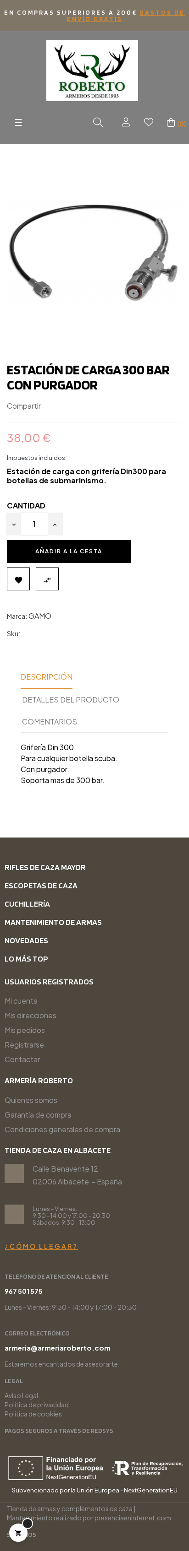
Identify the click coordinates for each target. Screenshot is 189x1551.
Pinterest (79, 406)
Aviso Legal (21, 1395)
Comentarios (49, 721)
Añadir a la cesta (68, 551)
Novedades (26, 940)
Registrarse (24, 1044)
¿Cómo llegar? (41, 1246)
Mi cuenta (21, 1000)
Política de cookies (33, 1414)
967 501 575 (24, 1291)
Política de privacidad (37, 1404)
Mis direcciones (30, 1015)
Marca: (17, 616)
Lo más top (26, 958)
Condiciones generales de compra (62, 1129)
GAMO (39, 616)
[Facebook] (65, 1535)
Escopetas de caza (41, 885)
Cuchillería (27, 903)
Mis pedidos (25, 1030)
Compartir (52, 406)
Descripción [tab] (46, 676)
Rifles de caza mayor (45, 867)
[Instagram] (49, 1535)
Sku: (13, 633)
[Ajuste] (126, 122)
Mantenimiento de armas (53, 922)
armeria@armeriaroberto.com (58, 1347)
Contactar (22, 1059)
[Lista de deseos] (148, 122)
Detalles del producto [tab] (70, 699)
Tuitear (65, 406)
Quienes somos (31, 1100)
